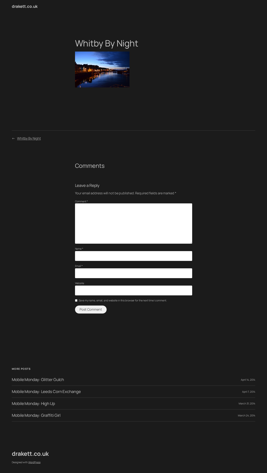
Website (79, 283)
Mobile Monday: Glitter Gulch (38, 379)
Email (79, 266)
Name (79, 248)
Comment (81, 201)
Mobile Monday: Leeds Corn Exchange (46, 391)
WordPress (34, 462)
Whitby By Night (29, 138)
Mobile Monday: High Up (33, 403)
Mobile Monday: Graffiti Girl (36, 415)
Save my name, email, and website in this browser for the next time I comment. (123, 300)
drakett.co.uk (25, 6)
